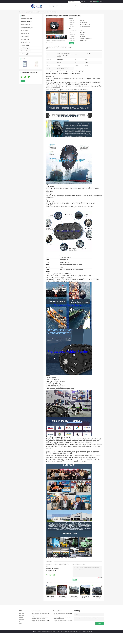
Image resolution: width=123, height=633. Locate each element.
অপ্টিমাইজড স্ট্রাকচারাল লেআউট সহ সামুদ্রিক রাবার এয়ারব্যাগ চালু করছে (40, 614)
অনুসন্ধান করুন (83, 1)
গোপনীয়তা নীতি (34, 631)
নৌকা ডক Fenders (51, 557)
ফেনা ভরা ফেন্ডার (24, 30)
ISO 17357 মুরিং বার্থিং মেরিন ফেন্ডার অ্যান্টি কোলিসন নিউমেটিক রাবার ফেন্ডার (97, 597)
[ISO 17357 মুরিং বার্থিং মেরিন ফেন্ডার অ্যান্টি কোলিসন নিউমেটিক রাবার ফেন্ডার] (97, 590)
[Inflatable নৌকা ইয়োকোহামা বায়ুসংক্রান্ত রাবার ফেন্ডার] (51, 590)
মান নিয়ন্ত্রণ (76, 6)
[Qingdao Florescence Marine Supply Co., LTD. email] (22, 77)
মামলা (91, 6)
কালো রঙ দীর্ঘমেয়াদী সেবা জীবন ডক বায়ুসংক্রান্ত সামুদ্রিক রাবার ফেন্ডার (63, 614)
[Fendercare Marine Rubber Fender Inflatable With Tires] (54, 26)
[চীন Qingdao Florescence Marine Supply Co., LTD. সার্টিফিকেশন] (25, 64)
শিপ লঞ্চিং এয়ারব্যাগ (24, 24)
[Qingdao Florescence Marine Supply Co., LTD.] (36, 6)
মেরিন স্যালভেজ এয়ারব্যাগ (25, 21)
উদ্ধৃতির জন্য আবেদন (93, 1)
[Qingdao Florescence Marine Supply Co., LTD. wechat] (30, 77)
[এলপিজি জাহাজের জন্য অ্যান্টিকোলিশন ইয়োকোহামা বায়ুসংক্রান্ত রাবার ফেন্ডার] (85, 590)
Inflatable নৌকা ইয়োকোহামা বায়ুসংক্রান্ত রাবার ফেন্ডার (51, 597)
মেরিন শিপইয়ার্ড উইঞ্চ (24, 51)
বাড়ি (49, 6)
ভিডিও (57, 6)
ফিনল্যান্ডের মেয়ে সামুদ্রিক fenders (61, 557)
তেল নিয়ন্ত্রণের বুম (24, 45)
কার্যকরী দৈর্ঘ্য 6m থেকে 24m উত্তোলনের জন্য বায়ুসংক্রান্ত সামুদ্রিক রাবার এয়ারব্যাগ (40, 617)
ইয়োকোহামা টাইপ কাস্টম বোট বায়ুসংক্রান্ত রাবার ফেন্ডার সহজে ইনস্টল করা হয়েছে (63, 621)
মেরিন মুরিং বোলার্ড (24, 48)
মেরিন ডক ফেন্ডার (24, 33)
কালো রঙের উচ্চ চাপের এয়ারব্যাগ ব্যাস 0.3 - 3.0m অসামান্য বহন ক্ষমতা (40, 621)
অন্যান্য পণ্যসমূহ (24, 54)
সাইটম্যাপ (20, 623)
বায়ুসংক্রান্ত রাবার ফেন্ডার (28, 12)
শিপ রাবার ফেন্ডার (24, 36)
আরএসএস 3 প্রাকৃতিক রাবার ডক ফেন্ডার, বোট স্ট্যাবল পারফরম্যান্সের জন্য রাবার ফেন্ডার (62, 617)
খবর (87, 6)
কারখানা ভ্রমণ (69, 6)
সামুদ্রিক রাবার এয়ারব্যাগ (25, 18)
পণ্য (53, 6)
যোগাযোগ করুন (82, 6)
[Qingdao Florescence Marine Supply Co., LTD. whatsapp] (26, 77)
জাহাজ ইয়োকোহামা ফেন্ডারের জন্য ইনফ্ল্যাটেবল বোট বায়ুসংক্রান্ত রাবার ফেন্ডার (62, 597)
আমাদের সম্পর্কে (62, 6)
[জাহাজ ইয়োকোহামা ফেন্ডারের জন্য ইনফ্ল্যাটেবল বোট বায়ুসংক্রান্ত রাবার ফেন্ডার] (62, 590)
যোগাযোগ (71, 43)
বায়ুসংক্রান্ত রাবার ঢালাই (72, 557)
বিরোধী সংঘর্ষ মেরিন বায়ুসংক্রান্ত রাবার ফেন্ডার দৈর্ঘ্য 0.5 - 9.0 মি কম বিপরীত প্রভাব (74, 597)
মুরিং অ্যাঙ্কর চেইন (24, 42)
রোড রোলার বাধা (23, 39)
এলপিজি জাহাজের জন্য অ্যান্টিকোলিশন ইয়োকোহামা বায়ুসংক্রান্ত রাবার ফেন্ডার (85, 597)
